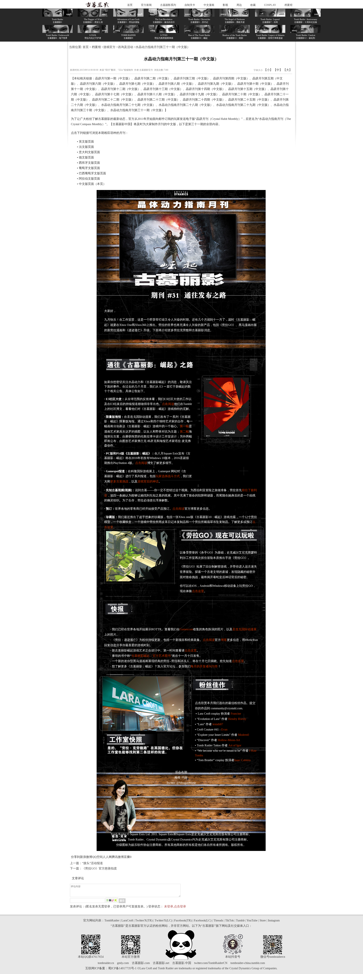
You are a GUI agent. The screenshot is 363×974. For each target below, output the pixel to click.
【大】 (287, 69)
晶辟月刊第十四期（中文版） (205, 89)
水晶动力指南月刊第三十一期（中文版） (137, 110)
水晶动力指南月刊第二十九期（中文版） (243, 104)
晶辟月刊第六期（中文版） (98, 83)
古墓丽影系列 (168, 5)
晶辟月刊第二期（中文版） (152, 78)
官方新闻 (146, 5)
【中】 (277, 69)
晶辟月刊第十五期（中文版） (248, 89)
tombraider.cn (106, 963)
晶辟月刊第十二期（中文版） (120, 89)
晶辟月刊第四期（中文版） (231, 78)
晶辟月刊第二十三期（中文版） (158, 99)
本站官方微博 (131, 956)
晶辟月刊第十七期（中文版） (114, 94)
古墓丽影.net (161, 963)
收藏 (253, 5)
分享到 (75, 856)
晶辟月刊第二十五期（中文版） (249, 99)
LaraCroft (127, 920)
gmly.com (123, 963)
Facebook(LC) (202, 920)
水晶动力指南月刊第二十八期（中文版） (186, 104)
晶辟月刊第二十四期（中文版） (204, 99)
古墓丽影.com (141, 963)
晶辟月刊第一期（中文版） (113, 78)
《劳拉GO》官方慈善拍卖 (99, 868)
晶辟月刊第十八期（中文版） (157, 94)
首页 (130, 5)
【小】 (268, 69)
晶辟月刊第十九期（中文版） (199, 94)
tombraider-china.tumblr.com (247, 963)
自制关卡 (190, 5)
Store (263, 920)
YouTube (252, 920)
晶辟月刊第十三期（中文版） (163, 89)
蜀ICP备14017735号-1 (122, 968)
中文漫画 (209, 5)
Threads (218, 920)
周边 (239, 5)
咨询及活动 (125, 47)
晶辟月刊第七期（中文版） (137, 83)
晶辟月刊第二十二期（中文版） (113, 99)
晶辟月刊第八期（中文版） (177, 83)
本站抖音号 (232, 956)
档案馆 (288, 5)
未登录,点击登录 (175, 906)
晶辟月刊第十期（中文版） (255, 83)
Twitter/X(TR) (144, 920)
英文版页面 (86, 141)
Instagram (274, 920)
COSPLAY (270, 5)
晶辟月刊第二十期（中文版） (241, 94)
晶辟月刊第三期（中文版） (192, 78)
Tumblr (240, 920)
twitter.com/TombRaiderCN (210, 963)
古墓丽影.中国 (181, 963)
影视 (225, 5)
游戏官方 (109, 47)
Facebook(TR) (183, 920)
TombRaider (111, 920)
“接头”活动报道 (92, 863)
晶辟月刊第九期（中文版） (216, 83)
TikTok (229, 920)
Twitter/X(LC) (163, 920)
